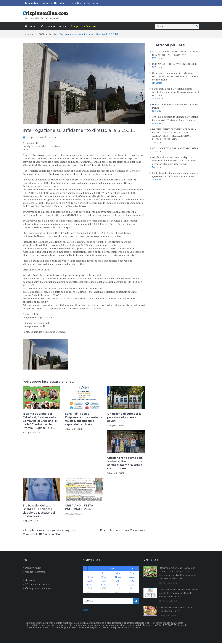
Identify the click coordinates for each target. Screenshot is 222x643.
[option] (85, 3)
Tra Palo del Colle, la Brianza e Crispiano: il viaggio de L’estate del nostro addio (39, 511)
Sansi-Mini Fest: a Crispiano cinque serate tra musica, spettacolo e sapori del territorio (83, 419)
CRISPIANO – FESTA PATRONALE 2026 (79, 507)
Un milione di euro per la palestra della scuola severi (124, 417)
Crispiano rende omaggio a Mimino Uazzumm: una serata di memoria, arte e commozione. (125, 463)
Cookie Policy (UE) (35, 572)
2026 (111, 568)
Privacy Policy (33, 567)
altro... (86, 609)
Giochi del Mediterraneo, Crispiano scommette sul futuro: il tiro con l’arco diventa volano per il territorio (174, 160)
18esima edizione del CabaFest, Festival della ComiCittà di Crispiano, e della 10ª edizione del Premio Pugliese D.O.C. (40, 421)
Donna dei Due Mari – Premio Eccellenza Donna (69, 3)
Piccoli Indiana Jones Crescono (121, 530)
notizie (52, 137)
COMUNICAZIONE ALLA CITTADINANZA (175, 148)
